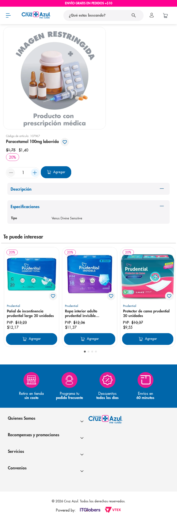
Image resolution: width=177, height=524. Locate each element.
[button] (85, 351)
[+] (35, 173)
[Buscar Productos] (134, 15)
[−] (11, 173)
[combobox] (97, 15)
